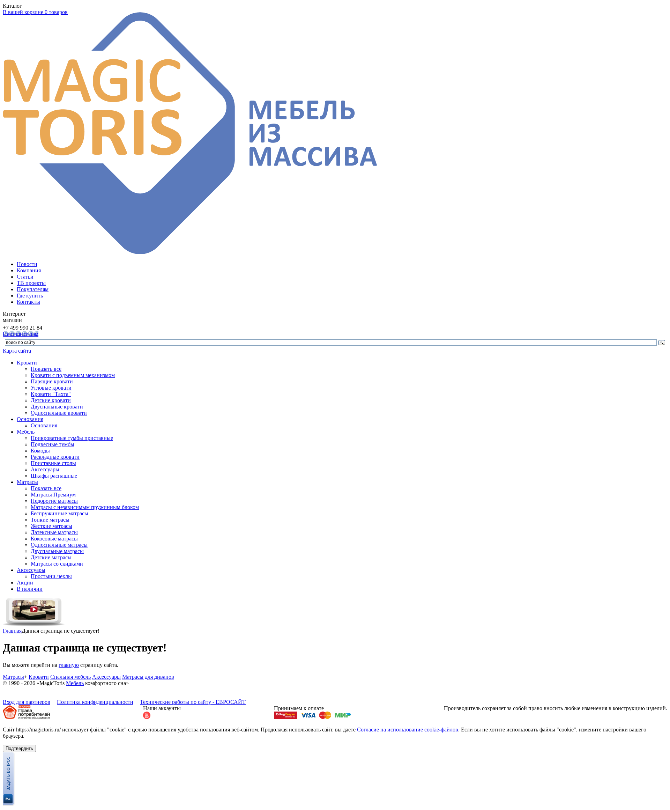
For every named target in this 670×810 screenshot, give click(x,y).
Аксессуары (45, 469)
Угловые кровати (51, 388)
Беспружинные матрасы (59, 513)
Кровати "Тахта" (51, 394)
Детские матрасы (51, 557)
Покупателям (33, 289)
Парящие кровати (52, 381)
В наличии (30, 589)
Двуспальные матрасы (57, 551)
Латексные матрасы (54, 532)
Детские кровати (51, 400)
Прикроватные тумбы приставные (72, 438)
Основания (30, 419)
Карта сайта (17, 351)
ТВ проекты (31, 283)
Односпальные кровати (59, 413)
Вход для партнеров (26, 702)
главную (69, 665)
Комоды (40, 451)
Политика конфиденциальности (95, 702)
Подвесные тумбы (52, 444)
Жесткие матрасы (51, 526)
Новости (27, 264)
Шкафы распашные (54, 476)
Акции (25, 583)
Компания (29, 270)
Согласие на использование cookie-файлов (407, 729)
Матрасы (27, 482)
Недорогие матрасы (54, 501)
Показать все (46, 369)
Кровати (27, 363)
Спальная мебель (70, 677)
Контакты (28, 302)
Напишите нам (20, 334)
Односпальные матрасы (59, 545)
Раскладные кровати (55, 457)
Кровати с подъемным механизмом (73, 375)
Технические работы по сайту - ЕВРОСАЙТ (193, 702)
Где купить (30, 296)
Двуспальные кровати (57, 407)
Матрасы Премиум (53, 495)
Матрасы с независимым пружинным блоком (85, 507)
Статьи (25, 277)
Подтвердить (19, 748)
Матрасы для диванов (148, 677)
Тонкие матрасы (50, 520)
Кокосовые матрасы (54, 539)
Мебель (26, 432)
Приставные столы (53, 463)
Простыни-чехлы (51, 576)
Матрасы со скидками (57, 564)
